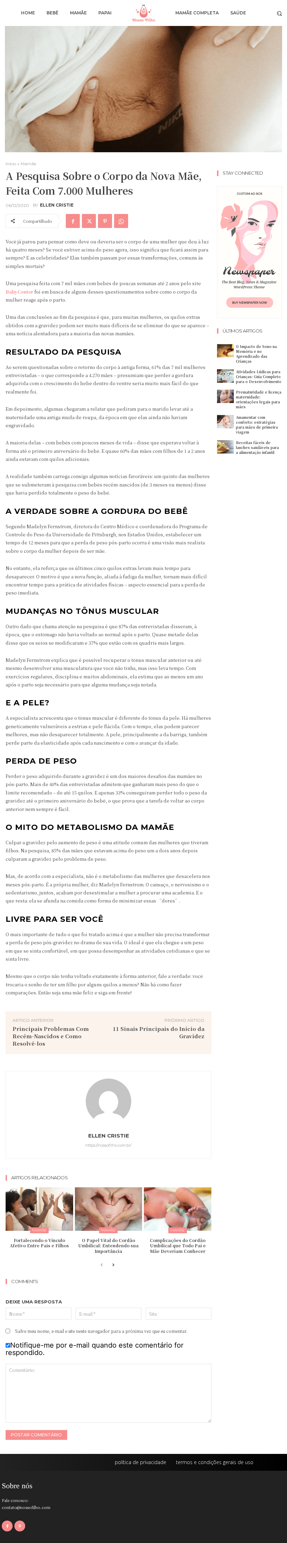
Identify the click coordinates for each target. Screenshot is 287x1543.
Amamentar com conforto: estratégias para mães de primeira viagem (257, 425)
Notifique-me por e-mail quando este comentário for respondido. (94, 1349)
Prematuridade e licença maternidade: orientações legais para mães (258, 399)
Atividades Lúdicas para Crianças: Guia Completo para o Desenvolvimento (258, 376)
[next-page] (112, 1265)
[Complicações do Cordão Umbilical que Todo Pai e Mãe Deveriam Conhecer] (177, 1208)
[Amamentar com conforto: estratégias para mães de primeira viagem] (225, 422)
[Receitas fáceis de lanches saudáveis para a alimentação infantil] (225, 447)
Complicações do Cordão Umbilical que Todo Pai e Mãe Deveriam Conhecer (178, 1245)
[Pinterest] (105, 221)
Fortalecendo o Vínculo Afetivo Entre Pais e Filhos (39, 1243)
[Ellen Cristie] (108, 1101)
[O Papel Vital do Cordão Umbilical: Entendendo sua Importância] (108, 1208)
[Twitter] (89, 221)
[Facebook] (73, 221)
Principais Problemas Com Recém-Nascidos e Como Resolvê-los (51, 1036)
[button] (279, 13)
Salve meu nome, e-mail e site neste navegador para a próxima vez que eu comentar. (101, 1331)
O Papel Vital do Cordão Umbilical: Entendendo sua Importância (108, 1245)
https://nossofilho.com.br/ (108, 1145)
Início (11, 163)
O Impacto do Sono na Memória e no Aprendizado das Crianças (256, 354)
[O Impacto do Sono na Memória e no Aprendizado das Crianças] (225, 351)
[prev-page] (101, 1265)
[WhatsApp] (121, 221)
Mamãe (28, 163)
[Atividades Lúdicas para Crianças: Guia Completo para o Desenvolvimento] (225, 376)
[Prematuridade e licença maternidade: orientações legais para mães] (225, 396)
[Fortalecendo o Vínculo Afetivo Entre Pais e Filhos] (39, 1208)
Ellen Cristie (57, 205)
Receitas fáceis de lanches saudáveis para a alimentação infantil (257, 447)
